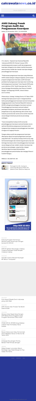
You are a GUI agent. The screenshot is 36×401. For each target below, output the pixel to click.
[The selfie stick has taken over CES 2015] (5, 167)
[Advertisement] (18, 279)
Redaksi (18, 358)
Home (12, 358)
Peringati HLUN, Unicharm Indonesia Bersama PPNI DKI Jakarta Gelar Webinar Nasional (20, 167)
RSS (24, 358)
